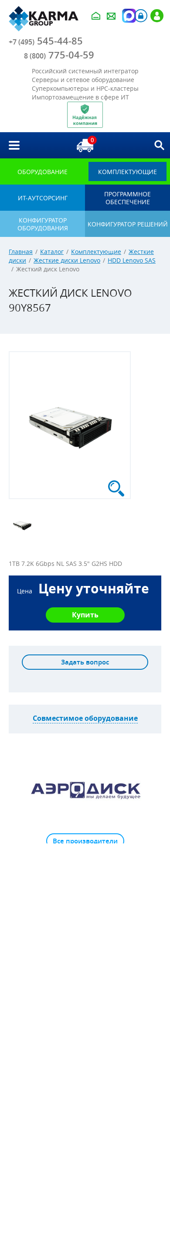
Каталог (52, 251)
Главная (21, 251)
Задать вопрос (85, 662)
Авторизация (140, 15)
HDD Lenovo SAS (132, 260)
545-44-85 (46, 41)
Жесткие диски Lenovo (67, 260)
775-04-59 (59, 55)
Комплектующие (96, 251)
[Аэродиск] (85, 789)
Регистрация (156, 15)
